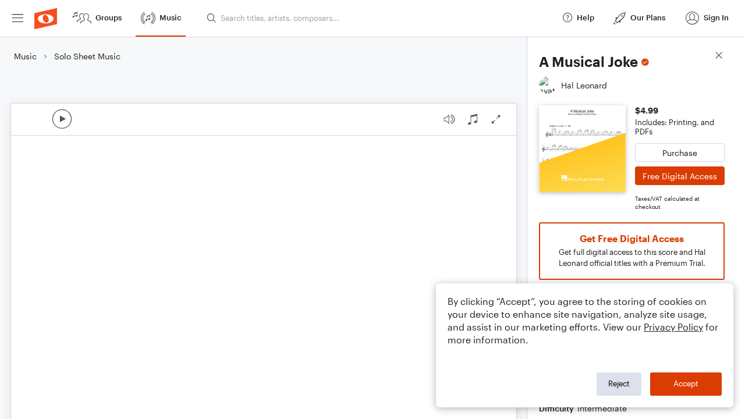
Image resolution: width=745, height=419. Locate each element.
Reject (619, 383)
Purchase (679, 153)
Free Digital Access (680, 176)
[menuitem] (17, 18)
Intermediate (602, 408)
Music (25, 56)
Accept (685, 383)
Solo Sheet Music (87, 56)
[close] (719, 57)
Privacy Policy (673, 326)
